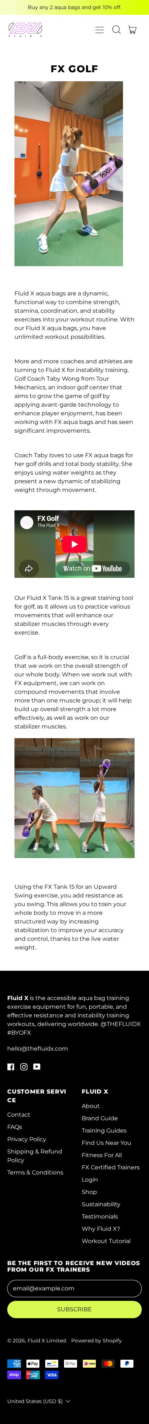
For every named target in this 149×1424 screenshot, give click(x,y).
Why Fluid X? (101, 1228)
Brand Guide (100, 1118)
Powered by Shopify (96, 1340)
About (91, 1106)
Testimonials (100, 1216)
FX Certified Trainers (111, 1167)
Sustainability (101, 1204)
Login (90, 1179)
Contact (18, 1114)
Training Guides (104, 1130)
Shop (89, 1192)
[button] (116, 29)
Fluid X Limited (46, 1340)
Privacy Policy (26, 1139)
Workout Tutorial (106, 1241)
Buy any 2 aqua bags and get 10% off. (75, 7)
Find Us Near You (106, 1142)
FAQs (14, 1127)
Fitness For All (102, 1155)
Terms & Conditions (35, 1172)
